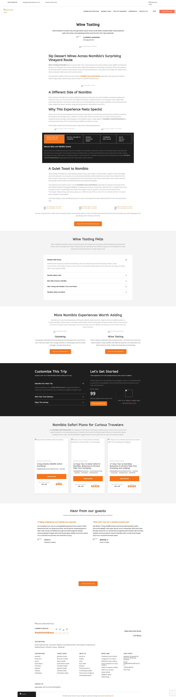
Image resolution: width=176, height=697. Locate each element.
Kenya (37, 661)
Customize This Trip (98, 403)
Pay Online (82, 664)
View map (127, 670)
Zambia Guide (61, 671)
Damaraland (81, 645)
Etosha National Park (41, 645)
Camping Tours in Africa (109, 656)
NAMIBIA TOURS (106, 11)
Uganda (37, 668)
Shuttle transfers (120, 11)
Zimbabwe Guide (62, 673)
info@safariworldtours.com (31, 2)
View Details (51, 476)
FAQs (80, 661)
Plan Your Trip (167, 11)
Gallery (81, 659)
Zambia (37, 671)
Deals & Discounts (51, 2)
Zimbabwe (38, 673)
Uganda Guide (62, 668)
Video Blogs (105, 677)
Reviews (81, 666)
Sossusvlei (52, 645)
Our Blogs (137, 635)
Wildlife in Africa (106, 675)
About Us (82, 656)
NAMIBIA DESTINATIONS (91, 11)
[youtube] (169, 2)
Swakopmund (90, 645)
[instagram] (172, 2)
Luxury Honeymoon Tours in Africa (109, 664)
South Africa (39, 664)
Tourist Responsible (85, 671)
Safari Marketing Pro (106, 696)
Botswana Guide (62, 659)
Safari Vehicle (105, 672)
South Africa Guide (63, 664)
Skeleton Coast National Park (66, 645)
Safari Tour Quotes (107, 670)
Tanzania (38, 666)
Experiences (133, 11)
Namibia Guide (62, 656)
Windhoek (61, 647)
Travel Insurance (84, 668)
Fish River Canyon (51, 647)
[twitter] (166, 2)
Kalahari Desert (40, 647)
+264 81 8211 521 (129, 403)
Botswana (38, 659)
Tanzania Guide (62, 666)
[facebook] (163, 2)
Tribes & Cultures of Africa (109, 667)
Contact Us (143, 11)
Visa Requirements (85, 675)
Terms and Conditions (86, 673)
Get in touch (38, 687)
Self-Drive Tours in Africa (109, 661)
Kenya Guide (61, 661)
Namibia (37, 656)
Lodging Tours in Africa (108, 659)
